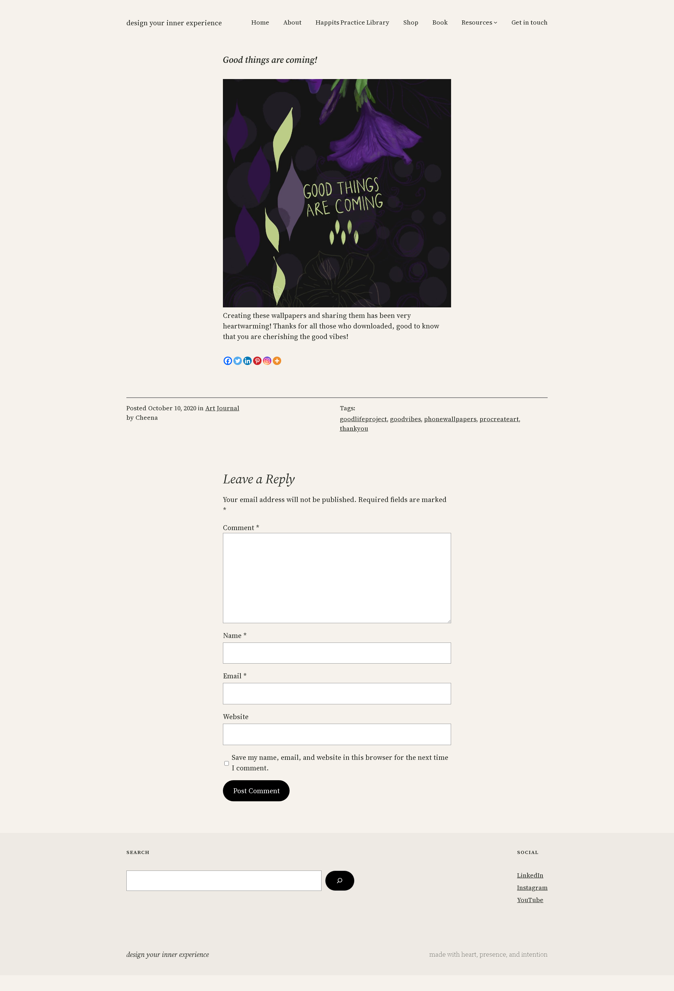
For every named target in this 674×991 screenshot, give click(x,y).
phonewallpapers (450, 419)
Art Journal (222, 408)
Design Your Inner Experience (174, 23)
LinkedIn (530, 875)
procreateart (499, 419)
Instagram (532, 887)
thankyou (354, 428)
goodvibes (405, 419)
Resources (477, 22)
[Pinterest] (257, 361)
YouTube (530, 899)
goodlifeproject (363, 419)
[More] (277, 361)
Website (236, 717)
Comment (241, 528)
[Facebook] (228, 361)
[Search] (340, 881)
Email (235, 676)
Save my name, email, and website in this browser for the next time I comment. (340, 762)
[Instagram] (267, 361)
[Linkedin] (247, 361)
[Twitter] (237, 361)
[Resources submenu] (495, 22)
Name (235, 635)
